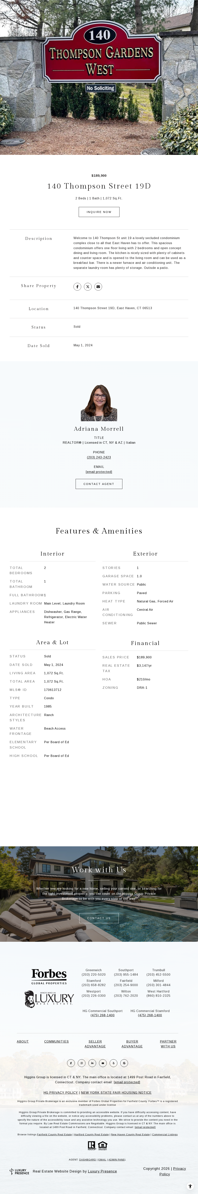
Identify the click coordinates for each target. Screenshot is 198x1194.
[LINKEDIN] (92, 1063)
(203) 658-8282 (94, 985)
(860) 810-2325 (159, 995)
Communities (56, 1041)
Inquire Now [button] (99, 212)
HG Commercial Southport (103, 1011)
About (23, 1041)
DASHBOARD (87, 1159)
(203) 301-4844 (159, 985)
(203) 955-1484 (126, 974)
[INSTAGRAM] (81, 1063)
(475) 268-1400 (103, 1015)
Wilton (126, 991)
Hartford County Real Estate (91, 1134)
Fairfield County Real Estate (54, 1134)
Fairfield (126, 980)
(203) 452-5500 (159, 974)
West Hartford (159, 991)
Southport (126, 970)
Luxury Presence (102, 1171)
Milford (158, 980)
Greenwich (94, 970)
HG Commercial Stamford (150, 1011)
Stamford (93, 980)
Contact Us (99, 918)
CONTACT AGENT (99, 483)
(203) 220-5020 (94, 974)
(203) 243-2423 (99, 457)
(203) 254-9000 (126, 985)
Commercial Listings (165, 1134)
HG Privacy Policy (61, 1092)
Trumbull (158, 970)
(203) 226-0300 (94, 995)
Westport (93, 991)
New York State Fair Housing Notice (116, 1092)
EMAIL (102, 1159)
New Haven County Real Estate (130, 1134)
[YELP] (113, 1063)
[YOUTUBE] (103, 1063)
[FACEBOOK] (71, 1063)
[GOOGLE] (124, 1063)
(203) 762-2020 (126, 995)
